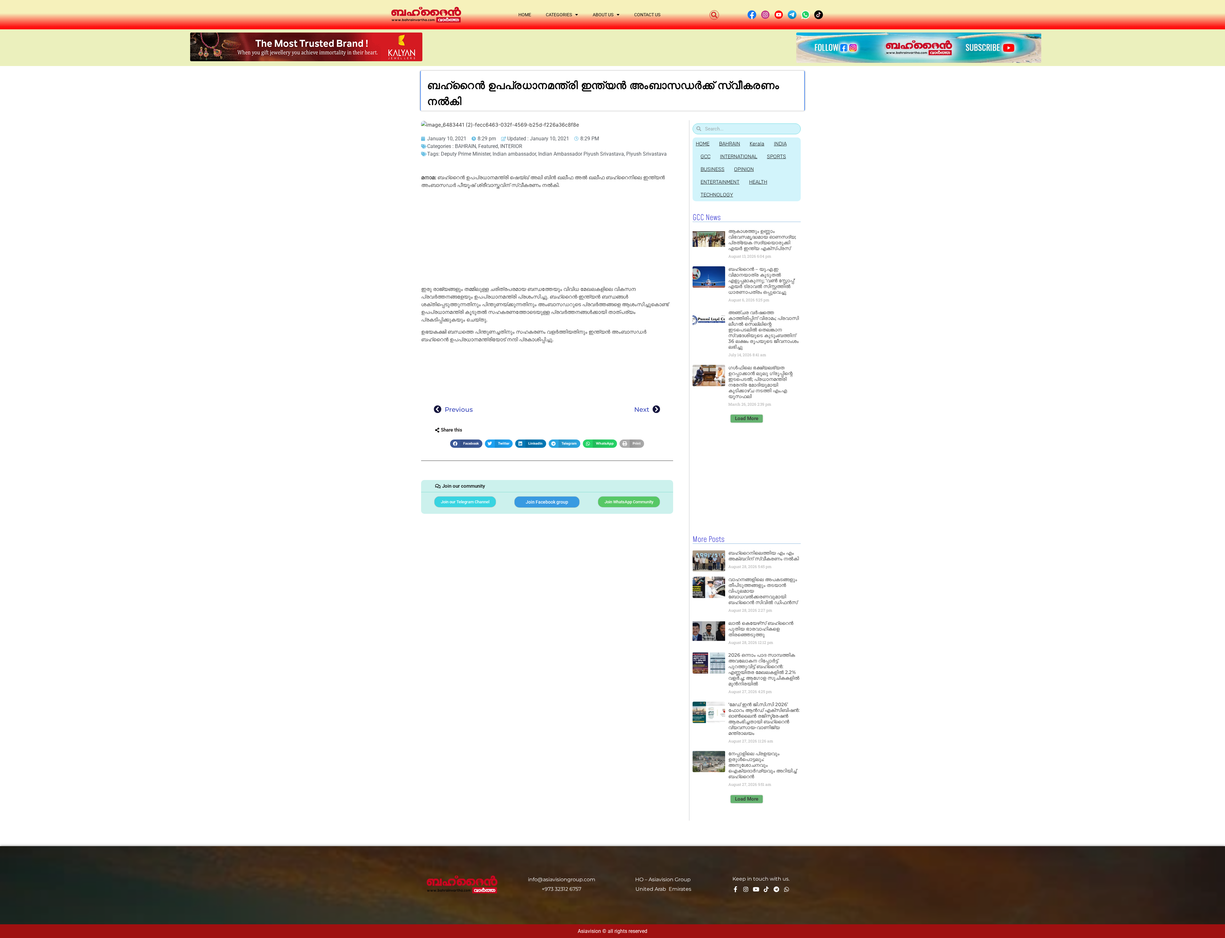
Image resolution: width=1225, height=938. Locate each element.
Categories (559, 14)
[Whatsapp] (787, 889)
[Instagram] (746, 889)
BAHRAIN (465, 146)
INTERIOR (511, 146)
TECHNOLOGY (717, 195)
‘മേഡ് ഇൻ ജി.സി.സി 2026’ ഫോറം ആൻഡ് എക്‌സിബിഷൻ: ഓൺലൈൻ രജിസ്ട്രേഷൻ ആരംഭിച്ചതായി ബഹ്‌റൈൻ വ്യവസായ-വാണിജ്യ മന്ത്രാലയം (763, 718)
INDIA (780, 144)
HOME (702, 144)
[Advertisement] (547, 238)
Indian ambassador (514, 154)
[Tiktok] (766, 889)
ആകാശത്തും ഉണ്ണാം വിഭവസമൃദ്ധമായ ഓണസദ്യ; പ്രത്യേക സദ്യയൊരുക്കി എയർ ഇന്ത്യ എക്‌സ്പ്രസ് (762, 239)
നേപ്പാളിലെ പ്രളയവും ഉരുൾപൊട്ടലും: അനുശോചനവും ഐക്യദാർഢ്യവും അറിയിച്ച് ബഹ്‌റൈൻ (762, 764)
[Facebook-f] (736, 889)
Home (524, 14)
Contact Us (647, 14)
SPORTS (776, 156)
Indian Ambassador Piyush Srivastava (581, 154)
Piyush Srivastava (646, 154)
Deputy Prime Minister (465, 154)
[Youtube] (756, 889)
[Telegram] (776, 889)
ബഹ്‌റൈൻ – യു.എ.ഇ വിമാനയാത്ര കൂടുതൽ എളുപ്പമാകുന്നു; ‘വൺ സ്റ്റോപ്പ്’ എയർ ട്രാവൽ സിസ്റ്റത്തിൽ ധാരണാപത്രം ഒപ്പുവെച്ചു (761, 280)
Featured (488, 146)
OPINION (744, 169)
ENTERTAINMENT (720, 182)
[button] (714, 15)
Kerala (757, 144)
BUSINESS (712, 169)
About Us (603, 14)
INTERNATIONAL (738, 156)
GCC (705, 156)
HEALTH (758, 182)
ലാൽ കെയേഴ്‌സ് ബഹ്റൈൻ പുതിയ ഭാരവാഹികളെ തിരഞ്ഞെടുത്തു (760, 629)
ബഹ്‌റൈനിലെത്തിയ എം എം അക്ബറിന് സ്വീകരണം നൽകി (763, 556)
